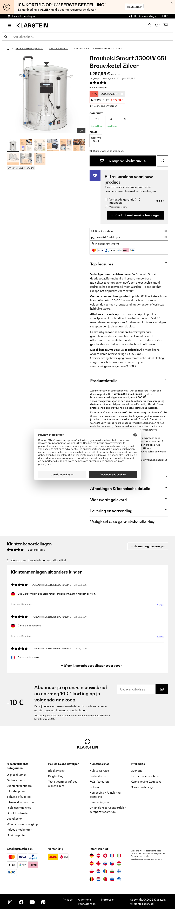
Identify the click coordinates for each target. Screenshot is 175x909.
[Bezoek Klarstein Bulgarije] (112, 871)
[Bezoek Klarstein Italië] (119, 856)
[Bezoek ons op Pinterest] (43, 902)
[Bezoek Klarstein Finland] (119, 871)
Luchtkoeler (14, 818)
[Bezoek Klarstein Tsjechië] (112, 863)
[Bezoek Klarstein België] (92, 879)
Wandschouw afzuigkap (22, 824)
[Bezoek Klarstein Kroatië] (98, 871)
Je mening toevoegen (149, 546)
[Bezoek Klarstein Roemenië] (105, 871)
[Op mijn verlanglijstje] (162, 160)
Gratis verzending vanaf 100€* (151, 16)
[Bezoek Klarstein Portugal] (105, 879)
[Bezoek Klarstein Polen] (92, 871)
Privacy (67, 899)
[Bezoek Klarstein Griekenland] (119, 879)
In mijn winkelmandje (126, 161)
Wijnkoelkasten (16, 774)
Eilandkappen (16, 791)
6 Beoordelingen (98, 87)
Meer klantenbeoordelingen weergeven (93, 665)
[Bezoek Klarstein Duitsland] (92, 856)
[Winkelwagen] (166, 25)
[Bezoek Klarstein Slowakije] (105, 863)
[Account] (149, 25)
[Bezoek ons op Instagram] (10, 902)
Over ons (136, 770)
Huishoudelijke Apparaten (29, 48)
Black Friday (56, 770)
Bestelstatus (98, 776)
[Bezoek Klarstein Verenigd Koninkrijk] (98, 863)
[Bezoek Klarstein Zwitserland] (105, 856)
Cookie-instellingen (143, 787)
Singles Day (55, 776)
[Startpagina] (11, 48)
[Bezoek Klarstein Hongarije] (119, 863)
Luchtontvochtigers (19, 785)
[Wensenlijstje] (157, 25)
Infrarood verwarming (21, 802)
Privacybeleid (137, 856)
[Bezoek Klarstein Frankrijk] (112, 856)
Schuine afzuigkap (19, 796)
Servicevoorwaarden (140, 859)
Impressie (107, 899)
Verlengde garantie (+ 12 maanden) (124, 201)
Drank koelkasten (18, 813)
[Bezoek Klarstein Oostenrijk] (98, 856)
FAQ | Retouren (99, 781)
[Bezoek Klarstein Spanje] (92, 863)
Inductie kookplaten (19, 829)
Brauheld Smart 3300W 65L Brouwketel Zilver (98, 48)
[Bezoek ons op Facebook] (21, 902)
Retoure (95, 787)
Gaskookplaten (16, 835)
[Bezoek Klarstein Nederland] (98, 879)
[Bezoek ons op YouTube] (32, 902)
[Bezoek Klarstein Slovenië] (112, 879)
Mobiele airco (15, 780)
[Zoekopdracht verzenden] (5, 37)
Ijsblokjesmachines (19, 807)
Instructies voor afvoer (145, 776)
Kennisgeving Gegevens (146, 781)
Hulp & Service (99, 770)
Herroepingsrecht (101, 802)
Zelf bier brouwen (58, 48)
